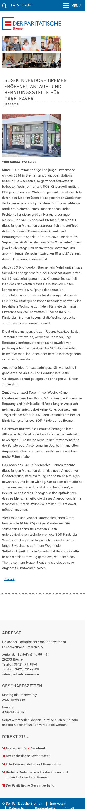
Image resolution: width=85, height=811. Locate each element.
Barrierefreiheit (46, 808)
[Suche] (4, 6)
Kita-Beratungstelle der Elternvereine (33, 764)
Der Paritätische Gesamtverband (30, 785)
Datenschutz (18, 808)
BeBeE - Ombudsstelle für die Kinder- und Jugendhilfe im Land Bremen (37, 774)
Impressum (58, 804)
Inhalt (69, 808)
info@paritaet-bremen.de (20, 674)
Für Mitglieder (21, 5)
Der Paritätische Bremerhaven (28, 756)
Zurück (9, 579)
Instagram (14, 748)
